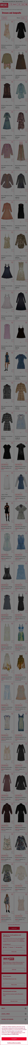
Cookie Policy (15, 1034)
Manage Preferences (16, 1032)
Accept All (14, 1038)
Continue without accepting (14, 1042)
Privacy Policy (6, 1034)
